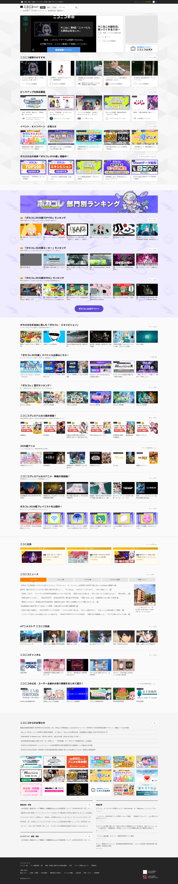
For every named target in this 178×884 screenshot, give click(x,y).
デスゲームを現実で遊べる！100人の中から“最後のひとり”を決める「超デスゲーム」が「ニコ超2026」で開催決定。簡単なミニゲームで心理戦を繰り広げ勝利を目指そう (126, 827)
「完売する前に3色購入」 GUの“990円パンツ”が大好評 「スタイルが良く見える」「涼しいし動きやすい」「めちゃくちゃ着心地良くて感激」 (70, 610)
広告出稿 (78, 872)
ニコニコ (29, 7)
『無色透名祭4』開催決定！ (55, 10)
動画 (25, 1)
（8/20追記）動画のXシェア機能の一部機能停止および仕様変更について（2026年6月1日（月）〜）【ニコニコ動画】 (56, 808)
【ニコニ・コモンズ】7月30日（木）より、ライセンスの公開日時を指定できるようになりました (54, 826)
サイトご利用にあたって (81, 865)
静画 (29, 1)
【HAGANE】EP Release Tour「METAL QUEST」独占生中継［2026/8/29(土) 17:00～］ (50, 736)
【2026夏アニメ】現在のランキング (33, 10)
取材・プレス (87, 872)
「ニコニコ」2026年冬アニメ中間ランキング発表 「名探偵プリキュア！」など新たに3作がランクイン (127, 817)
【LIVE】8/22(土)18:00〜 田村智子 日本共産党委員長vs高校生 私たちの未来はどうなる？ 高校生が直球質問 (57, 750)
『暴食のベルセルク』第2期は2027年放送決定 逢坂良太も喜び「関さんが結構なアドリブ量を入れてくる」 (58, 602)
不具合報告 (44, 872)
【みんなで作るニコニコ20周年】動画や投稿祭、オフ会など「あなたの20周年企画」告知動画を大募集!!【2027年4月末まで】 (64, 732)
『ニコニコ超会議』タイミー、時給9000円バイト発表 (115, 836)
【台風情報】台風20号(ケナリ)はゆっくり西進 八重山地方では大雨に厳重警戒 (47, 606)
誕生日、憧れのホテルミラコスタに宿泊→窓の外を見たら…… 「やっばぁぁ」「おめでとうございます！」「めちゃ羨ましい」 (64, 589)
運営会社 (93, 865)
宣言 (70, 865)
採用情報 (96, 872)
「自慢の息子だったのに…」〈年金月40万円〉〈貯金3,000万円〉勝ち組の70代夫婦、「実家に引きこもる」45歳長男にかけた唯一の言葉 (68, 598)
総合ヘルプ (23, 872)
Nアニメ (54, 1)
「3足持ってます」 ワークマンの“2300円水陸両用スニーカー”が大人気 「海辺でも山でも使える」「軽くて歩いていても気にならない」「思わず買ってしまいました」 (74, 593)
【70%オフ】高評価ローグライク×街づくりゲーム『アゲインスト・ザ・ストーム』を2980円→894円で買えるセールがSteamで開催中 (67, 585)
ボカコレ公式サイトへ (89, 308)
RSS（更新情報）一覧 (36, 865)
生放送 (33, 1)
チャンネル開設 (68, 872)
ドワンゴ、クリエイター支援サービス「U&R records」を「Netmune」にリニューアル (126, 808)
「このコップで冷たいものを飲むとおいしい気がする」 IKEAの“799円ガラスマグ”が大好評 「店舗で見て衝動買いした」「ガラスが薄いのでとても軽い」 (74, 614)
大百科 (45, 1)
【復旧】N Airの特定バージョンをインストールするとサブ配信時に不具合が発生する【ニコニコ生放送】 (56, 813)
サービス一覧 (24, 865)
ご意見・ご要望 (33, 872)
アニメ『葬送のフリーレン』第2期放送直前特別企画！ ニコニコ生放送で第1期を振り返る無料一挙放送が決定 (126, 845)
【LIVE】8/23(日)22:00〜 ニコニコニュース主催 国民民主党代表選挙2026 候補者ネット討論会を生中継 (56, 745)
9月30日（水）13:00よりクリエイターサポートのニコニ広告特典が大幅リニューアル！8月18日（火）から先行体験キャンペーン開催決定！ (56, 822)
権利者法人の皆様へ (55, 872)
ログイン (136, 1)
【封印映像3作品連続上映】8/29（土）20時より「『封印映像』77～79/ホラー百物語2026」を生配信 (56, 741)
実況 (50, 1)
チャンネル (39, 1)
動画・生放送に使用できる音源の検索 (55, 865)
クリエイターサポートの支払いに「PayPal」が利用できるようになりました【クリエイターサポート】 (55, 817)
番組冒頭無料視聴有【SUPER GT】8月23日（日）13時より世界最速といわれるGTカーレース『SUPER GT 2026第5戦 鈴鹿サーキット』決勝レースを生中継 (74, 728)
